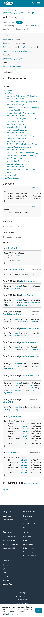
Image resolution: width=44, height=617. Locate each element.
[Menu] (22, 72)
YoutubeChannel (20, 305)
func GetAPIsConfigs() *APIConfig (22, 96)
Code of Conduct (29, 556)
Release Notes (28, 548)
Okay (38, 610)
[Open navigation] (38, 3)
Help (25, 527)
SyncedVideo (18, 390)
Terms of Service (22, 596)
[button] (4, 39)
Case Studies (8, 520)
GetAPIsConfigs (16, 269)
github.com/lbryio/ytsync (12, 59)
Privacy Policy (22, 600)
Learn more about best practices (15, 51)
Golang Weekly (8, 584)
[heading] (10, 3)
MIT (34, 26)
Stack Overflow (29, 524)
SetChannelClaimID (31, 356)
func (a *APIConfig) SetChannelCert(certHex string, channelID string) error (21, 136)
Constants (7, 90)
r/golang (6, 576)
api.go (5, 490)
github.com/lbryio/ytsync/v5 (14, 13)
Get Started (29, 511)
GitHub (5, 569)
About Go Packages (10, 544)
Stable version (31, 47)
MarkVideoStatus (30, 328)
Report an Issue (22, 603)
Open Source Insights (13, 66)
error (17, 288)
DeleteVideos (28, 281)
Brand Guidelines (29, 552)
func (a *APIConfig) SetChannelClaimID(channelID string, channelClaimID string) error (23, 144)
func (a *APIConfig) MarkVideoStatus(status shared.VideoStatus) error (18, 127)
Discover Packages (10, 10)
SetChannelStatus (30, 375)
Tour (25, 520)
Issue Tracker (28, 544)
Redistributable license (14, 43)
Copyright (22, 593)
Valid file (11, 39)
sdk (29, 13)
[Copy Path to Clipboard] (33, 13)
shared (26, 302)
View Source (36, 187)
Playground (27, 516)
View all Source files (31, 484)
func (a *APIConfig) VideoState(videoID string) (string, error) (22, 170)
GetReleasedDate (12, 314)
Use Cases (7, 516)
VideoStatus (20, 336)
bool (25, 426)
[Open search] (33, 3)
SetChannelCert (29, 342)
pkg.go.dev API (9, 548)
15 (7, 29)
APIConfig (13, 248)
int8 (25, 438)
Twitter (5, 565)
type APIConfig (9, 93)
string (19, 255)
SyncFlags (34, 302)
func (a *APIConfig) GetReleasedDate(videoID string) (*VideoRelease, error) (21, 119)
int (34, 388)
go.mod (12, 39)
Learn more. (13, 614)
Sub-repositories (9, 540)
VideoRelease (24, 322)
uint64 (24, 460)
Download (27, 537)
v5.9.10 (9, 22)
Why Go (7, 511)
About (26, 532)
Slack (5, 573)
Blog (25, 540)
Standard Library (9, 537)
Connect (7, 560)
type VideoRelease (11, 178)
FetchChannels (29, 295)
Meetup (6, 580)
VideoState (8, 402)
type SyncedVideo (11, 175)
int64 (25, 436)
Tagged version (11, 47)
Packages (7, 532)
